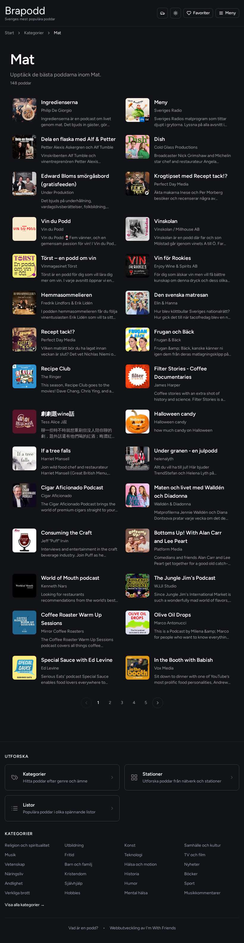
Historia (131, 873)
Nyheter (192, 864)
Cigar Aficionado (56, 495)
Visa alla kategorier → (25, 904)
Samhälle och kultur (202, 845)
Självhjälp (73, 883)
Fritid (69, 854)
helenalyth (163, 458)
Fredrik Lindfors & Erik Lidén (67, 303)
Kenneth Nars (54, 586)
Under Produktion (57, 192)
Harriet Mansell (55, 458)
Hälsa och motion (140, 864)
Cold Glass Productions (176, 147)
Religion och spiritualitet (27, 845)
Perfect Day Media (171, 184)
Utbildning (74, 845)
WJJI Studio (165, 586)
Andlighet (14, 883)
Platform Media (168, 549)
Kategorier (34, 32)
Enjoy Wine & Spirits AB (176, 266)
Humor (130, 883)
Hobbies (72, 892)
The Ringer (51, 376)
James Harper (167, 385)
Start (9, 32)
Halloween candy (170, 422)
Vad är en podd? (83, 928)
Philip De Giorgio (56, 110)
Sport (189, 883)
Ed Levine (50, 668)
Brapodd (25, 10)
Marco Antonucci (170, 622)
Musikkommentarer (202, 892)
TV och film (194, 854)
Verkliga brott (17, 892)
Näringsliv (14, 873)
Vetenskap (15, 864)
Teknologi (133, 854)
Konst (129, 845)
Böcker (191, 873)
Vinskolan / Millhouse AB (177, 229)
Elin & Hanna (165, 303)
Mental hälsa (136, 892)
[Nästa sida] (157, 702)
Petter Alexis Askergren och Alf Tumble (77, 147)
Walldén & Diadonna (172, 504)
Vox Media (163, 668)
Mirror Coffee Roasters (62, 631)
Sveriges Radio (168, 110)
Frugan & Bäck (167, 339)
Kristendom (75, 873)
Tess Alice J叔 (54, 422)
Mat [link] (57, 32)
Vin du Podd (52, 229)
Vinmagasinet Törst (59, 266)
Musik (10, 854)
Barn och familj (78, 864)
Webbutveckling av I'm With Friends (143, 928)
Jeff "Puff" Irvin (54, 540)
